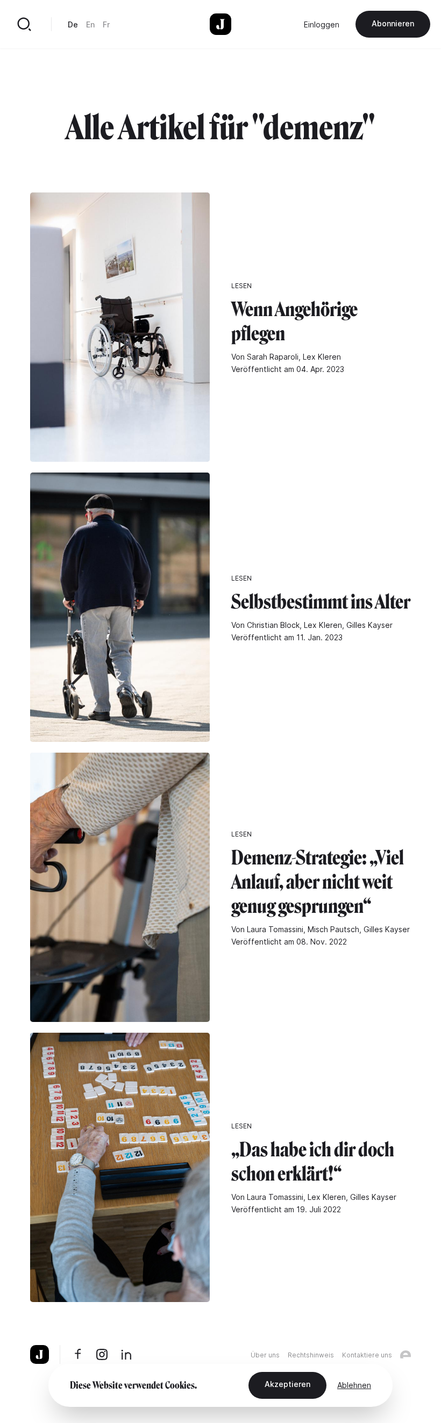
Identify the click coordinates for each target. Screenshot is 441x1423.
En (90, 24)
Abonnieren (393, 23)
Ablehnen (354, 1385)
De (73, 24)
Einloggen (321, 24)
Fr (106, 24)
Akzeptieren (287, 1384)
